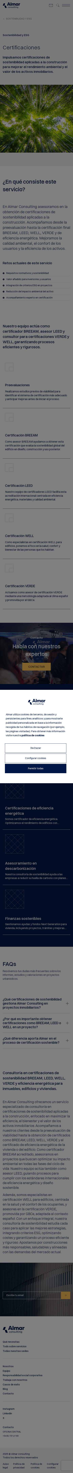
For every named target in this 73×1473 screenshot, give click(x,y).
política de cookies (33, 735)
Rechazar (36, 748)
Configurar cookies (35, 758)
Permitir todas (35, 768)
